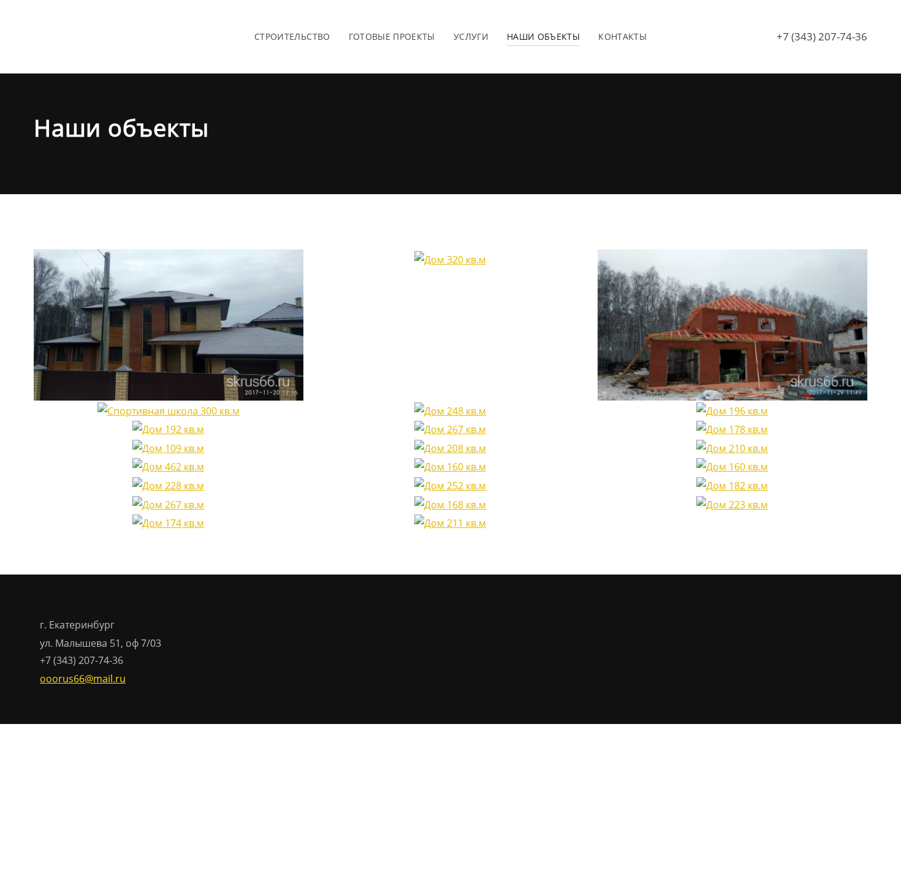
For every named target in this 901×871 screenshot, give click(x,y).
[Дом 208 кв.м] (450, 447)
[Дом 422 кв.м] (168, 324)
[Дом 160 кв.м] (450, 466)
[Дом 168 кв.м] (450, 503)
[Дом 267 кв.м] (450, 429)
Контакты (622, 36)
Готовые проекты (392, 36)
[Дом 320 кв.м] (450, 258)
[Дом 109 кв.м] (168, 447)
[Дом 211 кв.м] (450, 522)
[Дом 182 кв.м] (732, 484)
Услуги (471, 36)
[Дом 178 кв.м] (732, 429)
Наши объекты (543, 36)
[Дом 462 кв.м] (168, 466)
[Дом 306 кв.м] (732, 324)
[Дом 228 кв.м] (168, 484)
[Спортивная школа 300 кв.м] (168, 410)
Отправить (391, 773)
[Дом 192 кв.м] (168, 429)
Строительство (292, 36)
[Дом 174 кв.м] (168, 522)
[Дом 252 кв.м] (450, 484)
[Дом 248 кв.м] (450, 410)
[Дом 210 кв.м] (732, 447)
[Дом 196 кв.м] (732, 410)
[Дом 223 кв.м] (732, 503)
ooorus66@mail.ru (83, 678)
